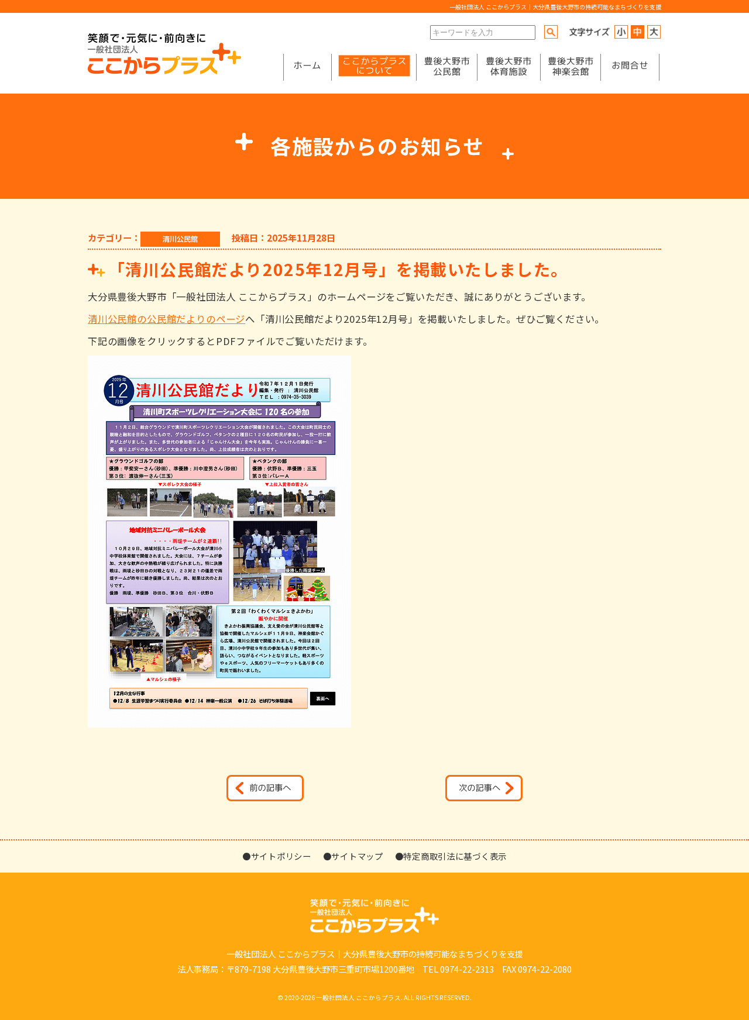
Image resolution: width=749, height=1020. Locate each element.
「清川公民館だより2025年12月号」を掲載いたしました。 (338, 269)
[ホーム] (307, 67)
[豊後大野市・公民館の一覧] (446, 67)
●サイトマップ (353, 856)
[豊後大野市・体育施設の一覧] (508, 67)
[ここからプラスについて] (374, 67)
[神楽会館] (570, 67)
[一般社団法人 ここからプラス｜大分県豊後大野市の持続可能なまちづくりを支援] (164, 71)
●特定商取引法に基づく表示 (451, 856)
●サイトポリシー (276, 856)
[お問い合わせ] (629, 67)
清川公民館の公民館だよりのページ (166, 319)
